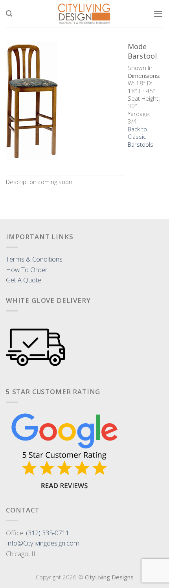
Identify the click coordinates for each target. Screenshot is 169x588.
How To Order (27, 269)
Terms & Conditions (34, 259)
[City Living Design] (85, 14)
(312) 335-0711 (47, 532)
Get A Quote (23, 279)
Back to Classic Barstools (140, 136)
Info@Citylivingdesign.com (42, 542)
